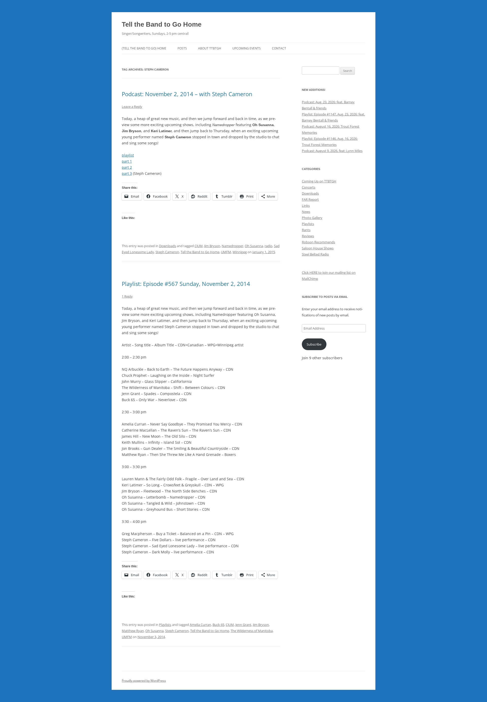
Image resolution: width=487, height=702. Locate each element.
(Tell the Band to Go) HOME (144, 48)
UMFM (226, 252)
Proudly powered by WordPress (144, 680)
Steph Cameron (167, 252)
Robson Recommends (318, 242)
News (306, 211)
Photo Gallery (312, 217)
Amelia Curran (200, 624)
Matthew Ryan (133, 630)
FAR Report (310, 199)
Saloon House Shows (318, 248)
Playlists (165, 624)
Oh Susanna (254, 246)
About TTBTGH (209, 48)
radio (268, 246)
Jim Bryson (212, 246)
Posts (182, 48)
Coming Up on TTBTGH (319, 181)
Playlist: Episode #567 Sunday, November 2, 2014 (186, 283)
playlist (128, 155)
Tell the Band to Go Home (161, 24)
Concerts (308, 187)
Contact (279, 48)
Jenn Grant (243, 624)
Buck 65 (218, 624)
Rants (306, 230)
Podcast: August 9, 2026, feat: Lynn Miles (332, 150)
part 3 (127, 173)
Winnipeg (240, 252)
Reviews (308, 236)
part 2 (127, 167)
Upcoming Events (246, 48)
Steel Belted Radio (315, 254)
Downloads (167, 246)
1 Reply (127, 296)
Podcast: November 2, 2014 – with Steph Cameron (187, 94)
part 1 (127, 161)
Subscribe (314, 344)
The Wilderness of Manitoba (252, 630)
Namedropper (232, 246)
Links (306, 205)
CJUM (199, 246)
